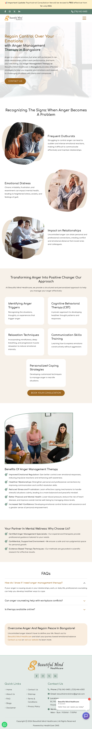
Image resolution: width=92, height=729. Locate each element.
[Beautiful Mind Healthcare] (14, 18)
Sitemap (31, 694)
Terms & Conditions (32, 700)
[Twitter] (14, 11)
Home (9, 690)
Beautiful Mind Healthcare (20, 637)
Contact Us (15, 81)
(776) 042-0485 (80, 12)
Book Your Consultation (46, 393)
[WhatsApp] (4, 724)
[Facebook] (5, 11)
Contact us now (15, 640)
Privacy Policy (34, 707)
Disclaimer (11, 708)
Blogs (9, 703)
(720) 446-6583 (78, 690)
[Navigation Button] (84, 18)
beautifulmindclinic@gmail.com (71, 694)
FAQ (8, 699)
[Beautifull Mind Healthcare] (46, 665)
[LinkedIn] (19, 11)
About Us (10, 694)
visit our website (31, 640)
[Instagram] (10, 11)
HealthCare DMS (51, 726)
